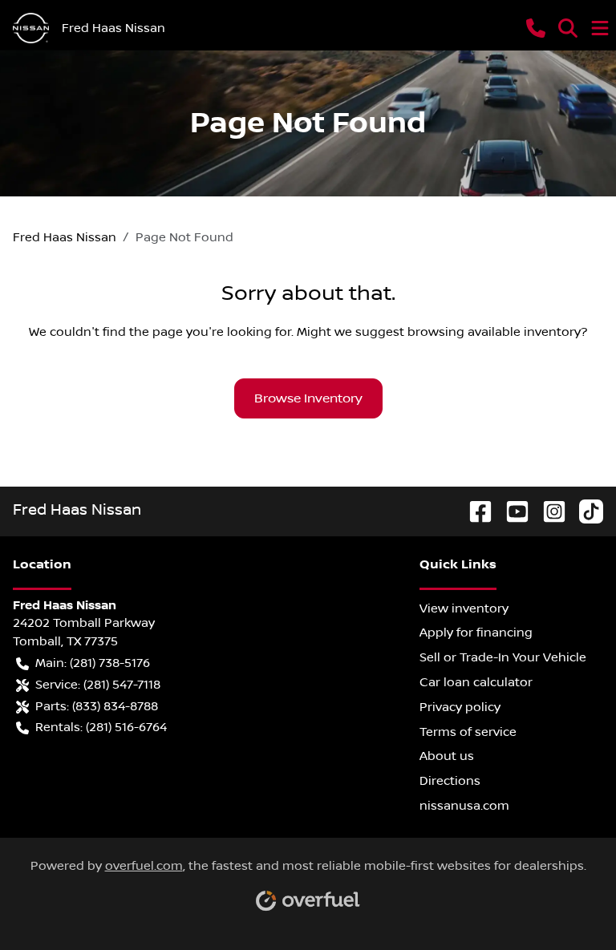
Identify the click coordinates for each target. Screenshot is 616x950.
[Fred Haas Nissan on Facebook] (474, 510)
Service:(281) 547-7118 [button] (97, 684)
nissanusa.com (464, 805)
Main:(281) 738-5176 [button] (92, 663)
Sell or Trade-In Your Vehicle (502, 657)
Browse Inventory (308, 398)
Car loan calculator (476, 682)
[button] (536, 28)
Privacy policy (459, 707)
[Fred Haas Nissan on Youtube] (510, 510)
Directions (449, 781)
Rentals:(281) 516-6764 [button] (101, 727)
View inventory (464, 608)
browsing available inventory (494, 332)
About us (446, 756)
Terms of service (468, 732)
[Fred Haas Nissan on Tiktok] (584, 510)
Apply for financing (476, 632)
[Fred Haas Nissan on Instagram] (547, 510)
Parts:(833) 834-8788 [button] (96, 706)
